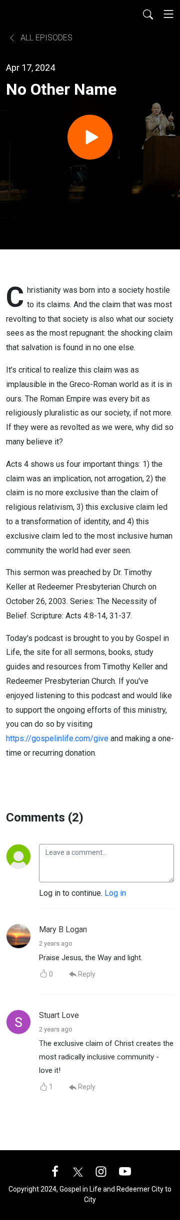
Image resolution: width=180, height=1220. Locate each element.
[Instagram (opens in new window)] (101, 1171)
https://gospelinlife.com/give (57, 738)
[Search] (148, 14)
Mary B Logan (63, 929)
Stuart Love (59, 1015)
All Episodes (45, 37)
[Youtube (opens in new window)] (125, 1171)
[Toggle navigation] (168, 13)
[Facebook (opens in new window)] (55, 1171)
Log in (115, 893)
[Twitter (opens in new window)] (78, 1171)
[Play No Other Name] (90, 137)
